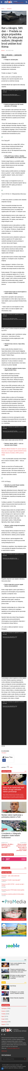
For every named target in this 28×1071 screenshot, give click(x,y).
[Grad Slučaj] (5, 987)
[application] (14, 96)
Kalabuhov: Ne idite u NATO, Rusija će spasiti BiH (7, 846)
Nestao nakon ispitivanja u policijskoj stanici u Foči (12, 816)
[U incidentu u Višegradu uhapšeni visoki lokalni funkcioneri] (14, 825)
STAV (3, 982)
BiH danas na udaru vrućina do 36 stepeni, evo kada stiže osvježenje (18, 977)
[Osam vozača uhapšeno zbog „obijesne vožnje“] (5, 965)
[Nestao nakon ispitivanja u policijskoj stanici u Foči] (14, 807)
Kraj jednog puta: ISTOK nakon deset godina (12, 890)
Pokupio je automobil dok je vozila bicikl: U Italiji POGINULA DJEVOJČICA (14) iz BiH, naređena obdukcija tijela (18, 971)
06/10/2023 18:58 (9, 50)
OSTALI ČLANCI (6, 771)
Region (3, 1024)
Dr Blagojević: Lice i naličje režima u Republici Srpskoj (17, 992)
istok (3, 50)
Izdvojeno (3, 752)
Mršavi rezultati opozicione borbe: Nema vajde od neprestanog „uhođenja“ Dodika (21, 847)
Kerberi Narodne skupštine (17, 998)
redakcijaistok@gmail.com (13, 1048)
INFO (3, 960)
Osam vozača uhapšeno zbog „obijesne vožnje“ (17, 964)
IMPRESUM (4, 1051)
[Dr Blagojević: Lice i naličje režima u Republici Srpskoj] (5, 993)
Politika (3, 1014)
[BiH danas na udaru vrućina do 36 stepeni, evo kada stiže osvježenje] (5, 977)
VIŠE (25, 959)
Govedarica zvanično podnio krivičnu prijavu (12, 894)
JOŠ (25, 771)
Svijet (2, 1019)
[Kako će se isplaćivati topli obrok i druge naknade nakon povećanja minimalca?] (14, 779)
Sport (2, 1016)
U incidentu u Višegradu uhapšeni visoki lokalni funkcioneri (11, 835)
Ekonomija (4, 1021)
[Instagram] (4, 1034)
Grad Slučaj (13, 986)
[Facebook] (4, 760)
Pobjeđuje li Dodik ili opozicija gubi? (10, 880)
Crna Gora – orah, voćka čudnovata (10, 876)
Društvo (5, 810)
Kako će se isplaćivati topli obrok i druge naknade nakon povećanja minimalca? (13, 790)
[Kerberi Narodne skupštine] (5, 999)
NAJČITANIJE (5, 868)
